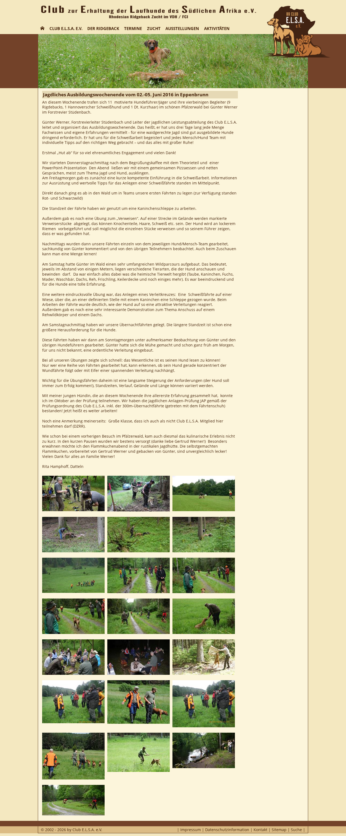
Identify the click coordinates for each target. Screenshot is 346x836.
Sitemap (279, 829)
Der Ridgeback (103, 28)
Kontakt (260, 829)
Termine (133, 28)
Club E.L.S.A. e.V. (65, 28)
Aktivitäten (216, 28)
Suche (296, 829)
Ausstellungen (182, 28)
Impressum (190, 829)
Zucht (154, 28)
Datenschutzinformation (227, 829)
